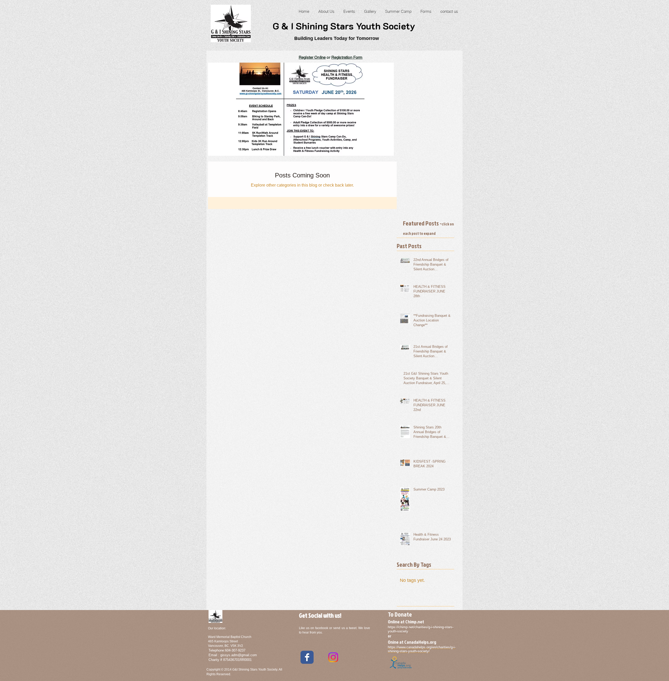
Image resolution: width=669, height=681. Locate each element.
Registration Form (347, 57)
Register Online (312, 57)
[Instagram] (333, 657)
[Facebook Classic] (307, 657)
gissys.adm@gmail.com (238, 655)
